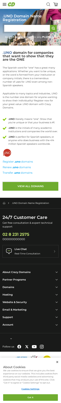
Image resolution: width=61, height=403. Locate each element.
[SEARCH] (53, 28)
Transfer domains (17, 172)
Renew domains (17, 167)
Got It (31, 397)
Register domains (18, 161)
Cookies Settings (30, 389)
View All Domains (31, 186)
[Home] (4, 203)
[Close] (57, 362)
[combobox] (2, 339)
